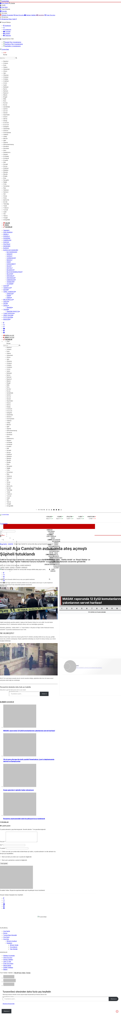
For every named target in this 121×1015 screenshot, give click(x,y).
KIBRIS (9, 297)
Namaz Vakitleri (31, 15)
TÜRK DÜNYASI (8, 313)
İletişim (5, 969)
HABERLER (6, 240)
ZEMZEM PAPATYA (13, 311)
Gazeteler (41, 15)
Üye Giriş (6, 939)
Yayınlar (4, 11)
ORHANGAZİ (11, 278)
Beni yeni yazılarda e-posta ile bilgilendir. (14, 860)
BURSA (5, 248)
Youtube (7, 31)
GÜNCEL (6, 236)
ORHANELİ (10, 276)
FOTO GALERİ (7, 317)
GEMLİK (9, 254)
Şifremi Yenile (14, 945)
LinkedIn (7, 33)
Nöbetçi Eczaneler (7, 15)
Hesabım (9, 943)
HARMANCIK (11, 258)
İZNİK (8, 262)
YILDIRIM (10, 284)
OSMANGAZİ (11, 280)
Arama (12, 3)
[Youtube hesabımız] (4, 328)
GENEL (5, 234)
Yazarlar (6, 230)
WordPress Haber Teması (22, 973)
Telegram (8, 35)
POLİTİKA (6, 244)
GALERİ (9, 335)
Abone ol (44, 693)
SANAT (5, 305)
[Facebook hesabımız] (3, 323)
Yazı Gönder (14, 949)
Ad (1, 845)
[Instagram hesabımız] (3, 326)
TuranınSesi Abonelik (10, 935)
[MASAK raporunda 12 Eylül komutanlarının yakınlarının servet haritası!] (30, 716)
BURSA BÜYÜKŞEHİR (10, 250)
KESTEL (9, 268)
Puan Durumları (8, 963)
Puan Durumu (50, 15)
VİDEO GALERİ (8, 315)
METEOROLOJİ (8, 299)
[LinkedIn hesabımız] (3, 330)
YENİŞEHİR (10, 282)
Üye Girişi (4, 7)
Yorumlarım (13, 947)
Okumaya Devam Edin (8, 1003)
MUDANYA (10, 270)
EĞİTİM (5, 289)
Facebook (7, 25)
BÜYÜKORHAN (11, 252)
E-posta (3, 848)
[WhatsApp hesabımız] (61, 510)
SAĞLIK (5, 301)
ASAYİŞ (5, 286)
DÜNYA (5, 242)
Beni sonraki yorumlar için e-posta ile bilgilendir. (17, 857)
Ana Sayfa (4, 3)
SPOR (5, 303)
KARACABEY (11, 264)
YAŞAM (5, 309)
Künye (5, 933)
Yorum (2, 841)
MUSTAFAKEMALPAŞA (14, 272)
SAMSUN (10, 293)
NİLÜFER (9, 274)
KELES (9, 266)
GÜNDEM (6, 238)
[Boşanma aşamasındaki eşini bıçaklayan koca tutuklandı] (30, 804)
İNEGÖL (9, 260)
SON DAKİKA (7, 232)
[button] (49, 524)
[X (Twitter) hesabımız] (4, 27)
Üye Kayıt (6, 937)
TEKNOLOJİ (7, 288)
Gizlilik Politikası (8, 967)
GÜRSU (9, 256)
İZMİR (8, 295)
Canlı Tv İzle (7, 961)
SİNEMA (9, 307)
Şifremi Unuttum (12, 941)
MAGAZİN (6, 319)
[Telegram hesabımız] (4, 332)
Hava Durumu (19, 15)
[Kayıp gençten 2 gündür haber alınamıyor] (30, 775)
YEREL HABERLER (9, 291)
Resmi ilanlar (7, 965)
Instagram (7, 29)
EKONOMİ (6, 246)
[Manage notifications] (117, 1011)
